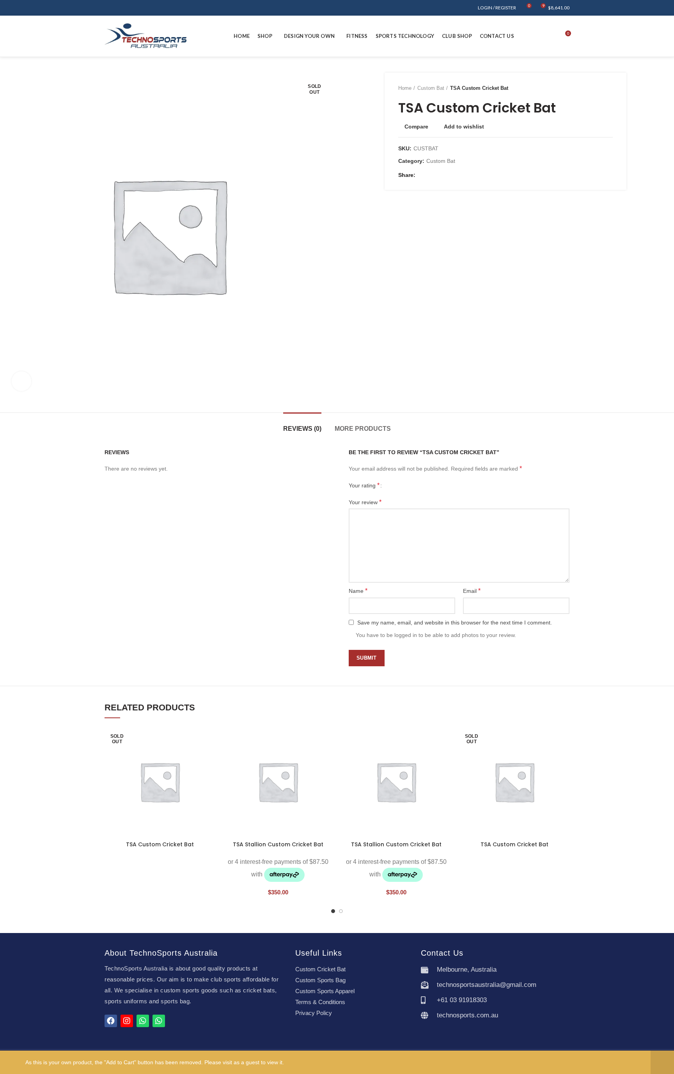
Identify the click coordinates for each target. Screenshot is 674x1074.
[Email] (432, 175)
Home (404, 88)
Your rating (364, 485)
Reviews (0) (302, 428)
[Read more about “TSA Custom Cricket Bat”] (209, 756)
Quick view (209, 774)
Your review (365, 502)
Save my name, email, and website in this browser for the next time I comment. (454, 622)
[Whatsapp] (143, 1021)
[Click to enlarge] (21, 381)
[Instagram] (127, 1021)
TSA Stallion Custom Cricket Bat (278, 844)
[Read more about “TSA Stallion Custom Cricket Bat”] (327, 756)
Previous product (593, 88)
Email (472, 590)
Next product (609, 88)
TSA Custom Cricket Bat (160, 844)
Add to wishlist (464, 126)
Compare (416, 126)
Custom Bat (430, 88)
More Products (363, 428)
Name (358, 590)
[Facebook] (423, 175)
